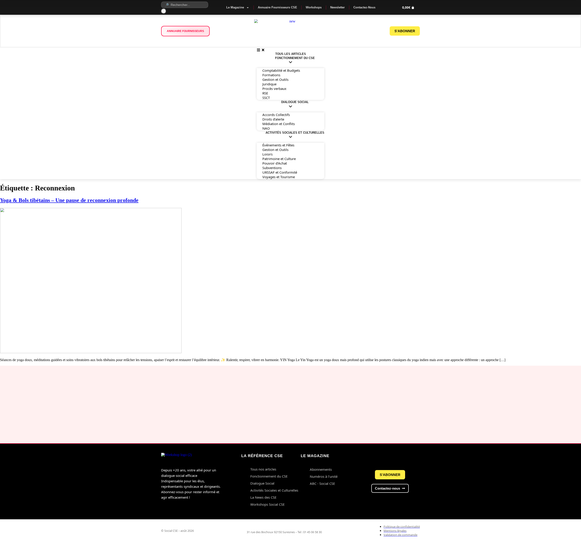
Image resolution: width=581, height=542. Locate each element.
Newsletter (337, 7)
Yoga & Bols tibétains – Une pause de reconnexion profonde (69, 200)
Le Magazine (235, 7)
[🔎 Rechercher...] (186, 5)
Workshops (314, 7)
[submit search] (163, 11)
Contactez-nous (364, 7)
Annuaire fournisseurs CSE (277, 7)
